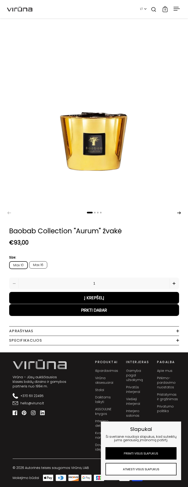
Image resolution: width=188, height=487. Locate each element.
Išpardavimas (106, 370)
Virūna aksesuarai (104, 380)
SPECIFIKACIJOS (25, 340)
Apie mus (164, 370)
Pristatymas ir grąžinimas (167, 396)
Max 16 (38, 265)
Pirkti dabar (94, 310)
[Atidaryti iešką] (153, 9)
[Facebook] (15, 413)
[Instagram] (33, 413)
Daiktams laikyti (103, 399)
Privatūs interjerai (133, 389)
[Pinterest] (24, 413)
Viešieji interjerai (133, 401)
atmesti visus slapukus (141, 469)
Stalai (99, 390)
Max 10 (18, 265)
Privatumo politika (165, 408)
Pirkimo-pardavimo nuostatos (166, 382)
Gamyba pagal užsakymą (134, 375)
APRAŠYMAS (21, 331)
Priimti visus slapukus (141, 453)
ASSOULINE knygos (103, 411)
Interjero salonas (132, 413)
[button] (179, 213)
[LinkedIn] (42, 413)
